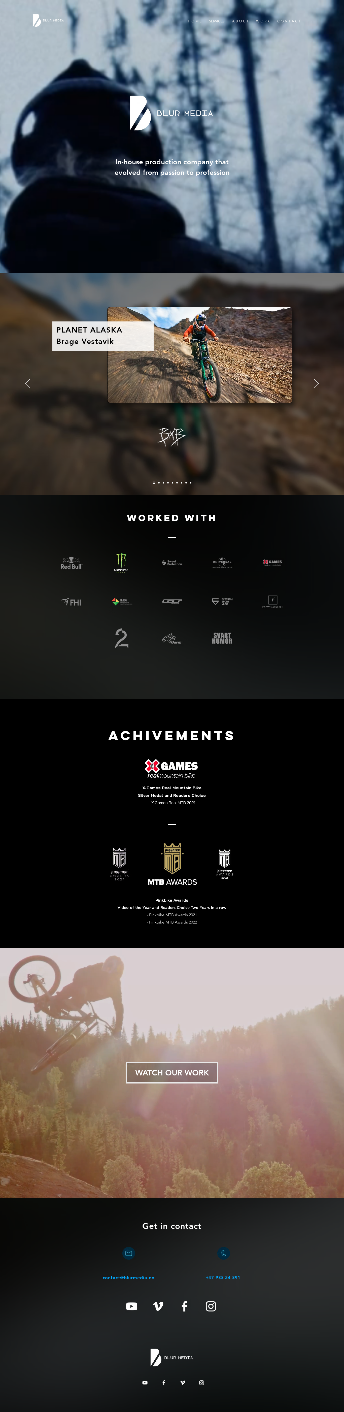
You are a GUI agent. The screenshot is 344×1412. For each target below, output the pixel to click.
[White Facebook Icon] (184, 1306)
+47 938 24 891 (223, 1277)
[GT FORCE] (181, 482)
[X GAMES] (168, 482)
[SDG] (190, 482)
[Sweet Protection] (177, 482)
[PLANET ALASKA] (154, 483)
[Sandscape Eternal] (159, 482)
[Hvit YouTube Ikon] (132, 1306)
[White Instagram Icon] (211, 1306)
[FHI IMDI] (186, 482)
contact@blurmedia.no (129, 1277)
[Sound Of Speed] (163, 482)
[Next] (316, 384)
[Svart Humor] (172, 482)
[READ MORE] (172, 384)
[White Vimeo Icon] (158, 1306)
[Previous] (27, 384)
